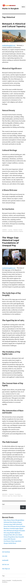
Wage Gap (19, 495)
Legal (8, 495)
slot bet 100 (5, 564)
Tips (3, 576)
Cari (3, 504)
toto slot (4, 556)
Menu (23, 6)
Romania (16, 231)
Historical (4, 231)
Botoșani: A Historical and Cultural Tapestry (14, 25)
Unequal (15, 495)
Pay (11, 495)
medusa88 (5, 560)
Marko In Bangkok (10, 8)
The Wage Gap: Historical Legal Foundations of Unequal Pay (10, 241)
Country (10, 229)
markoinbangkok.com (8, 45)
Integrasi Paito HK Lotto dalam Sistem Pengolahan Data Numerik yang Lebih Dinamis (14, 537)
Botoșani (16, 229)
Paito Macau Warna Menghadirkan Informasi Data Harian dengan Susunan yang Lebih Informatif (14, 522)
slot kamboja (6, 552)
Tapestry (21, 231)
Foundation (18, 494)
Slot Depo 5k (6, 568)
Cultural (20, 229)
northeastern (10, 231)
